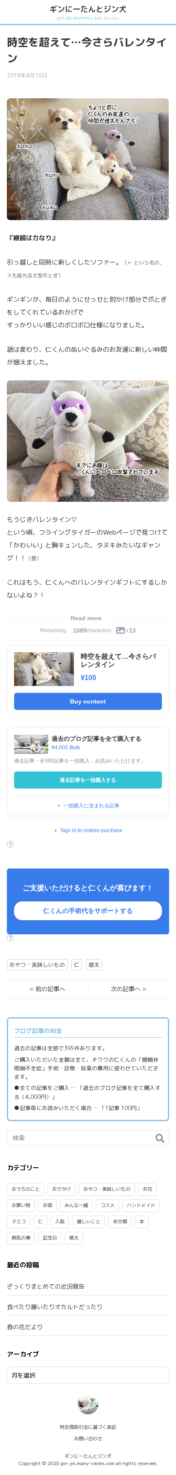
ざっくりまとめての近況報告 (46, 1286)
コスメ (107, 1205)
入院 (60, 1221)
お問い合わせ (88, 1438)
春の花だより (25, 1327)
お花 (147, 1189)
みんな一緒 (76, 1205)
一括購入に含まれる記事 (91, 805)
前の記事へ (50, 989)
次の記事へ (126, 989)
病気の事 (21, 1237)
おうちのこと (26, 1189)
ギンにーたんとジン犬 (88, 12)
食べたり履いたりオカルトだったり (55, 1307)
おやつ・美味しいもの (37, 965)
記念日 (50, 1237)
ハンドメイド (141, 1205)
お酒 (47, 1205)
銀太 (94, 965)
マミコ (19, 1221)
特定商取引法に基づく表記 (88, 1427)
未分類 (120, 1221)
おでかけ (61, 1189)
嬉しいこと (88, 1221)
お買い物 (21, 1205)
